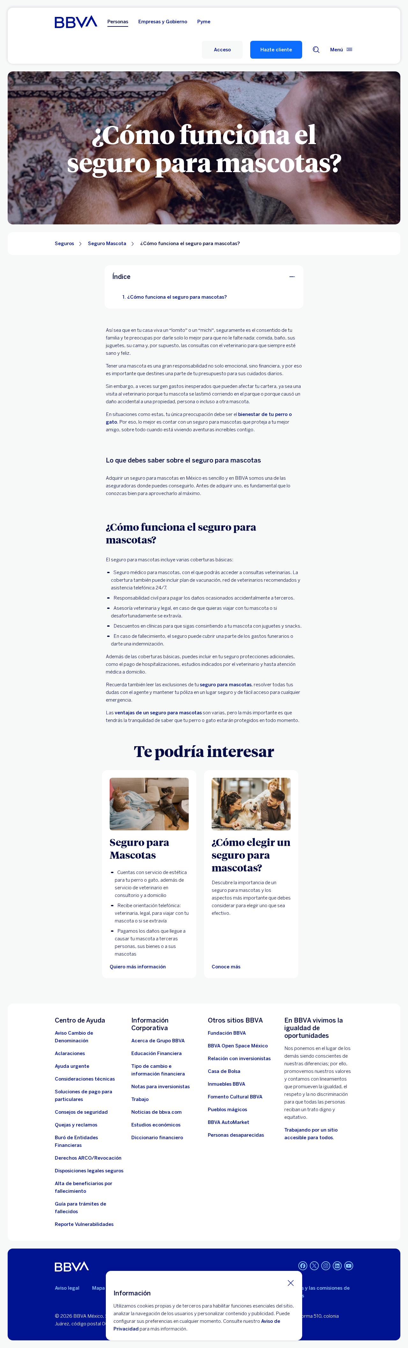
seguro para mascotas (225, 685)
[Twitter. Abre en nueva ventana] (314, 1266)
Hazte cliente (276, 50)
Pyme (203, 22)
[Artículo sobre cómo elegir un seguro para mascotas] (251, 804)
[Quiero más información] (149, 804)
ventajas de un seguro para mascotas (158, 713)
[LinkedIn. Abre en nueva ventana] (337, 1266)
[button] (222, 50)
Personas (117, 22)
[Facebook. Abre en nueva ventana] (302, 1266)
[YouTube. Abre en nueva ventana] (348, 1266)
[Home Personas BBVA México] (76, 21)
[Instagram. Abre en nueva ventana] (325, 1266)
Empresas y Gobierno (162, 22)
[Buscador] (316, 49)
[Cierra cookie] (291, 1283)
